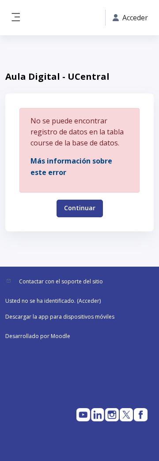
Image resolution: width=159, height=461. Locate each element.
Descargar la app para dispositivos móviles (59, 316)
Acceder (89, 301)
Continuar (79, 208)
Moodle (60, 336)
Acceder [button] (135, 17)
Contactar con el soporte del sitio (61, 281)
